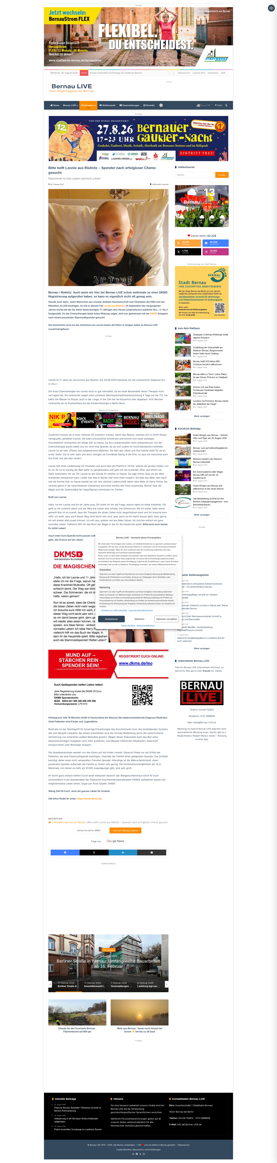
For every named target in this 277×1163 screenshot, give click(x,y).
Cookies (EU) (199, 73)
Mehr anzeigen (202, 416)
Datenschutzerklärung (146, 625)
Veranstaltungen (130, 105)
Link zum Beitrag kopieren (125, 830)
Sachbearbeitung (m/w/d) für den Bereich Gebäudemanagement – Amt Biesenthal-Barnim (210, 501)
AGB (223, 73)
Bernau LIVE (69, 105)
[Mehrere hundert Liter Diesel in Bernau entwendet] (183, 462)
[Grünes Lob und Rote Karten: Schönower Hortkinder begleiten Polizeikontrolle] (183, 391)
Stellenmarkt (109, 105)
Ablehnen (139, 619)
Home (56, 105)
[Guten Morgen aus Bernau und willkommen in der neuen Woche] (183, 489)
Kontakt (150, 105)
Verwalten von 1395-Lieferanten (114, 610)
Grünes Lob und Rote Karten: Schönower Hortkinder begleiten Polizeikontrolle (208, 390)
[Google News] (115, 841)
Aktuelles (89, 105)
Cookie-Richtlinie (128, 625)
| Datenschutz (183, 1145)
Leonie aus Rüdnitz (114, 305)
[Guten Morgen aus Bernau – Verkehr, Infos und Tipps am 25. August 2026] (183, 439)
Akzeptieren (111, 619)
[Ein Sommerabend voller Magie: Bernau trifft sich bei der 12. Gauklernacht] (183, 475)
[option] (108, 963)
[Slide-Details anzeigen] (138, 138)
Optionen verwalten (166, 619)
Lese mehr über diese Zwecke (141, 610)
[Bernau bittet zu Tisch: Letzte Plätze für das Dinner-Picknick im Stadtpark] (183, 378)
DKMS (153, 313)
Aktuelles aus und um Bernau (69, 822)
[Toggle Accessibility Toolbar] (271, 8)
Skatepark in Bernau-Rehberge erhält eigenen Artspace (118, 72)
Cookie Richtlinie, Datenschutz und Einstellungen (138, 1149)
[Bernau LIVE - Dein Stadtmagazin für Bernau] (71, 88)
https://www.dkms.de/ (89, 798)
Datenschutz (184, 73)
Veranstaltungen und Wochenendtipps (108, 950)
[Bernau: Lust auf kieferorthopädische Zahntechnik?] (183, 450)
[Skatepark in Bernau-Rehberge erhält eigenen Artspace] (183, 338)
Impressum (213, 73)
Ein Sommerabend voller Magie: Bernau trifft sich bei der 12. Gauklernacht (208, 475)
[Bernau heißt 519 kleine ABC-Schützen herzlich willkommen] (183, 365)
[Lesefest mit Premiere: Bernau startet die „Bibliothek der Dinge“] (183, 404)
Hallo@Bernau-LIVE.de (204, 722)
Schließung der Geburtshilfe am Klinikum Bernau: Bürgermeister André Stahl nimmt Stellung (208, 350)
